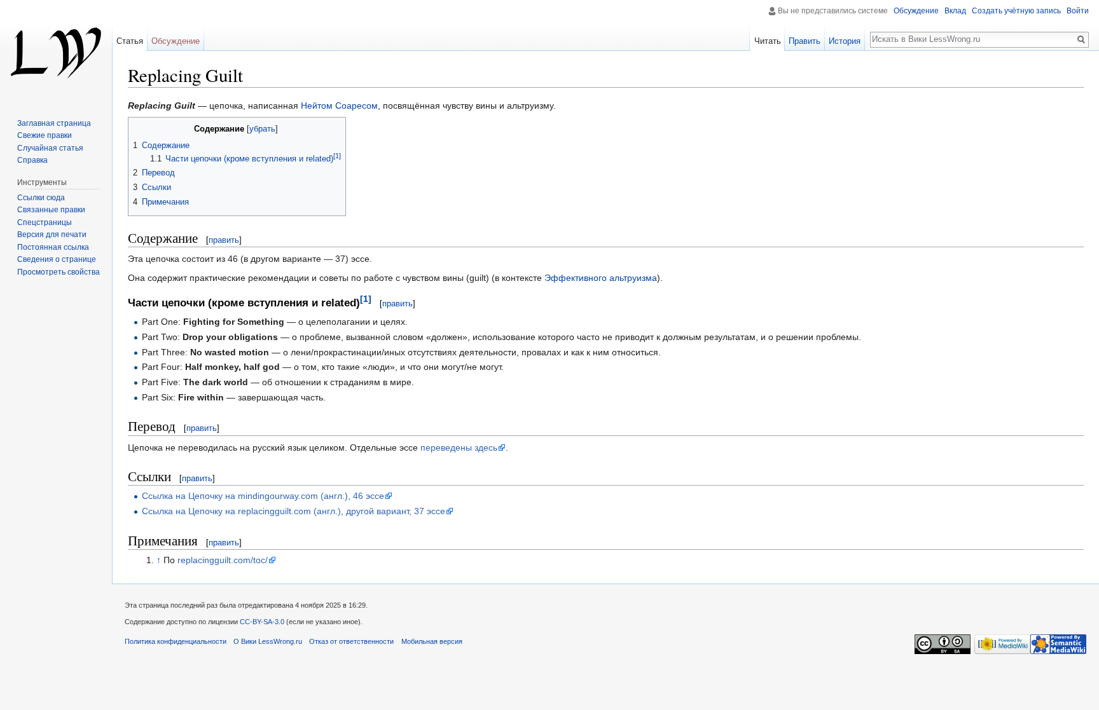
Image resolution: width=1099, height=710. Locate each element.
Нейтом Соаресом (339, 105)
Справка (32, 160)
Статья (129, 41)
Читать (767, 41)
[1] (365, 299)
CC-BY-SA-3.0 (262, 621)
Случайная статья (50, 148)
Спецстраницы (44, 222)
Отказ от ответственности (351, 641)
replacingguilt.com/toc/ (222, 560)
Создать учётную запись (1016, 10)
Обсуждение (916, 10)
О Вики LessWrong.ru (267, 641)
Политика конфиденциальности (175, 641)
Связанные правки (51, 209)
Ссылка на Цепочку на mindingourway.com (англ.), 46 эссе (263, 496)
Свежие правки (44, 135)
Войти (1078, 10)
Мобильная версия (431, 641)
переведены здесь (458, 447)
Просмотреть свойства (58, 272)
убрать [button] (262, 129)
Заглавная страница (54, 123)
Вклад (955, 10)
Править (804, 41)
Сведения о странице (56, 259)
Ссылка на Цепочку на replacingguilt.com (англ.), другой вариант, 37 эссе (293, 511)
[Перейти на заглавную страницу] (56, 51)
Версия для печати (51, 234)
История (845, 41)
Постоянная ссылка (53, 247)
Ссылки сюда (41, 197)
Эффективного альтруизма (600, 278)
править (224, 240)
